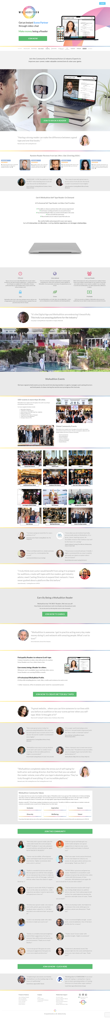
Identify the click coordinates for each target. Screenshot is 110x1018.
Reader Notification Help (62, 1004)
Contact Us (40, 1001)
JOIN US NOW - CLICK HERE (55, 966)
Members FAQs (59, 1000)
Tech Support (59, 1002)
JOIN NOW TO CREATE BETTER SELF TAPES (55, 694)
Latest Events (22, 1002)
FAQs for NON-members (62, 1001)
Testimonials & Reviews (42, 1000)
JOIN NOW (33, 38)
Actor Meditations (23, 1000)
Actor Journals (22, 1001)
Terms (38, 997)
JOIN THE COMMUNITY (55, 831)
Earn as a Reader (22, 998)
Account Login (59, 997)
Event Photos (22, 1004)
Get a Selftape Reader (24, 997)
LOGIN (102, 3)
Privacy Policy (40, 998)
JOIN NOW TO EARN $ (55, 614)
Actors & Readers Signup (62, 998)
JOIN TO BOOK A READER (54, 120)
